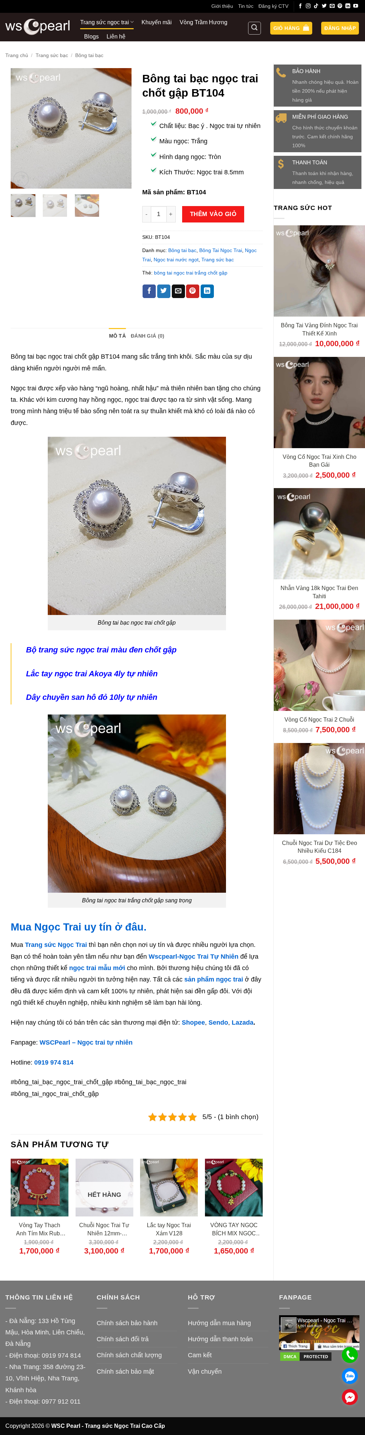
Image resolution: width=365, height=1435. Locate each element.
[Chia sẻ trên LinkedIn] (207, 291)
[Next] (120, 128)
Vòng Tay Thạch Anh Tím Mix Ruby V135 (39, 1229)
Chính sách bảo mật (125, 1371)
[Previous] (22, 128)
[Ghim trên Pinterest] (192, 291)
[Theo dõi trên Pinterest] (340, 6)
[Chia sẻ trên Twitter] (163, 291)
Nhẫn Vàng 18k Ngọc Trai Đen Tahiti (319, 592)
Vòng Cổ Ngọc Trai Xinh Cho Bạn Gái (319, 460)
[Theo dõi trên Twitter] (324, 6)
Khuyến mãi (157, 22)
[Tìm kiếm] (254, 28)
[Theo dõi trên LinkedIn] (347, 6)
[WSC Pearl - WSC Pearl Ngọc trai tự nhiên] (37, 27)
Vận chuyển (205, 1371)
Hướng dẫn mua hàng (219, 1323)
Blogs (91, 36)
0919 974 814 (53, 1062)
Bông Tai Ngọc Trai (220, 250)
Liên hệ (116, 36)
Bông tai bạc (89, 55)
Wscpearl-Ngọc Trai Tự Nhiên (193, 956)
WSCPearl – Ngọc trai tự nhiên (86, 1042)
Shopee (193, 1022)
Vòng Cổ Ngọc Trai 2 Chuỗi (319, 719)
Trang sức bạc (52, 55)
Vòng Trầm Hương (203, 22)
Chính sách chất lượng (129, 1355)
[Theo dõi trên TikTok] (316, 6)
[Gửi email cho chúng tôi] (332, 6)
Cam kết (200, 1355)
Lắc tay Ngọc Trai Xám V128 (169, 1229)
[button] (291, 28)
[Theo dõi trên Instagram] (308, 6)
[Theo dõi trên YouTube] (355, 6)
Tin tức (245, 6)
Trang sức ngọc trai (104, 22)
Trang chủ (16, 55)
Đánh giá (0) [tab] (147, 336)
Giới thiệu (222, 6)
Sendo (218, 1022)
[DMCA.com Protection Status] (306, 1355)
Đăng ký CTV (273, 6)
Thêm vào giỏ (213, 213)
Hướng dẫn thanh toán (220, 1339)
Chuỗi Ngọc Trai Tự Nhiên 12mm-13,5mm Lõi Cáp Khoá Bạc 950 (104, 1229)
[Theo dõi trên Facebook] (300, 6)
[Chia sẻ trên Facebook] (149, 291)
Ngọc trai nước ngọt (176, 259)
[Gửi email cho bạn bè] (178, 291)
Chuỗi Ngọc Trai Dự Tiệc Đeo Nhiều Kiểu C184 (319, 847)
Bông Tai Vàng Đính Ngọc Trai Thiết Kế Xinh (319, 329)
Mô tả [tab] (117, 336)
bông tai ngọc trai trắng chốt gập (190, 273)
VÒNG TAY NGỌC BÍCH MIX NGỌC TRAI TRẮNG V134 (234, 1229)
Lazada (242, 1022)
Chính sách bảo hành (127, 1323)
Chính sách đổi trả (123, 1339)
